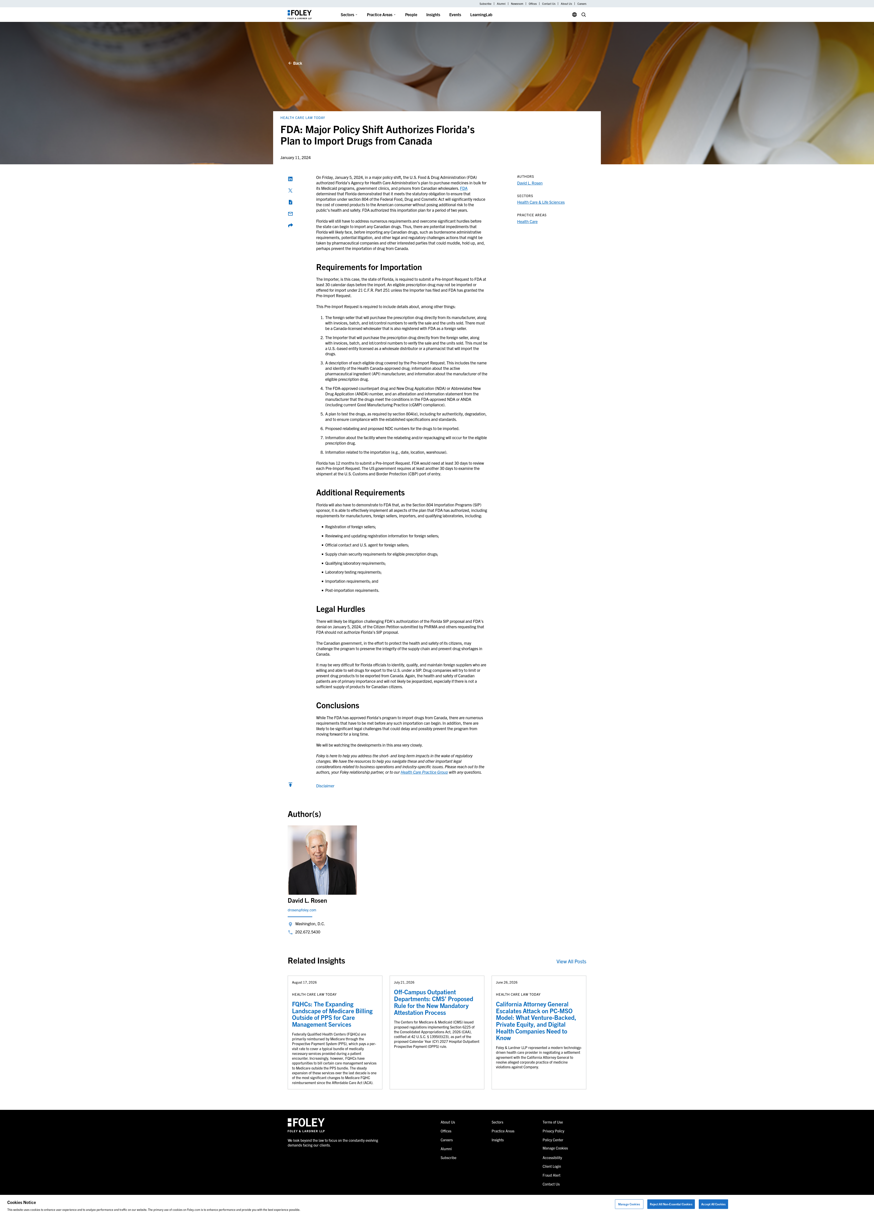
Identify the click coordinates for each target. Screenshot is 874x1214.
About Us (566, 3)
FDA (463, 188)
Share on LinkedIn (290, 179)
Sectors (347, 14)
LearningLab (481, 14)
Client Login (552, 1166)
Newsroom (517, 3)
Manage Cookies (629, 1204)
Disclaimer (325, 785)
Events (455, 14)
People (411, 14)
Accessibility (552, 1157)
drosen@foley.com (302, 909)
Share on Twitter (290, 190)
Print (290, 202)
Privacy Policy (553, 1131)
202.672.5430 (307, 931)
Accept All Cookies (713, 1204)
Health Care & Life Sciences (541, 202)
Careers (581, 3)
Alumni (501, 3)
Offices (533, 3)
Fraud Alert (551, 1175)
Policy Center (553, 1139)
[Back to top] (290, 785)
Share (290, 225)
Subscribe (485, 3)
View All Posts (571, 961)
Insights (433, 14)
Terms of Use (553, 1122)
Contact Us (548, 3)
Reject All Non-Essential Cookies (671, 1204)
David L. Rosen (530, 183)
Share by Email (290, 214)
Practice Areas (379, 14)
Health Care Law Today (302, 117)
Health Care (527, 221)
